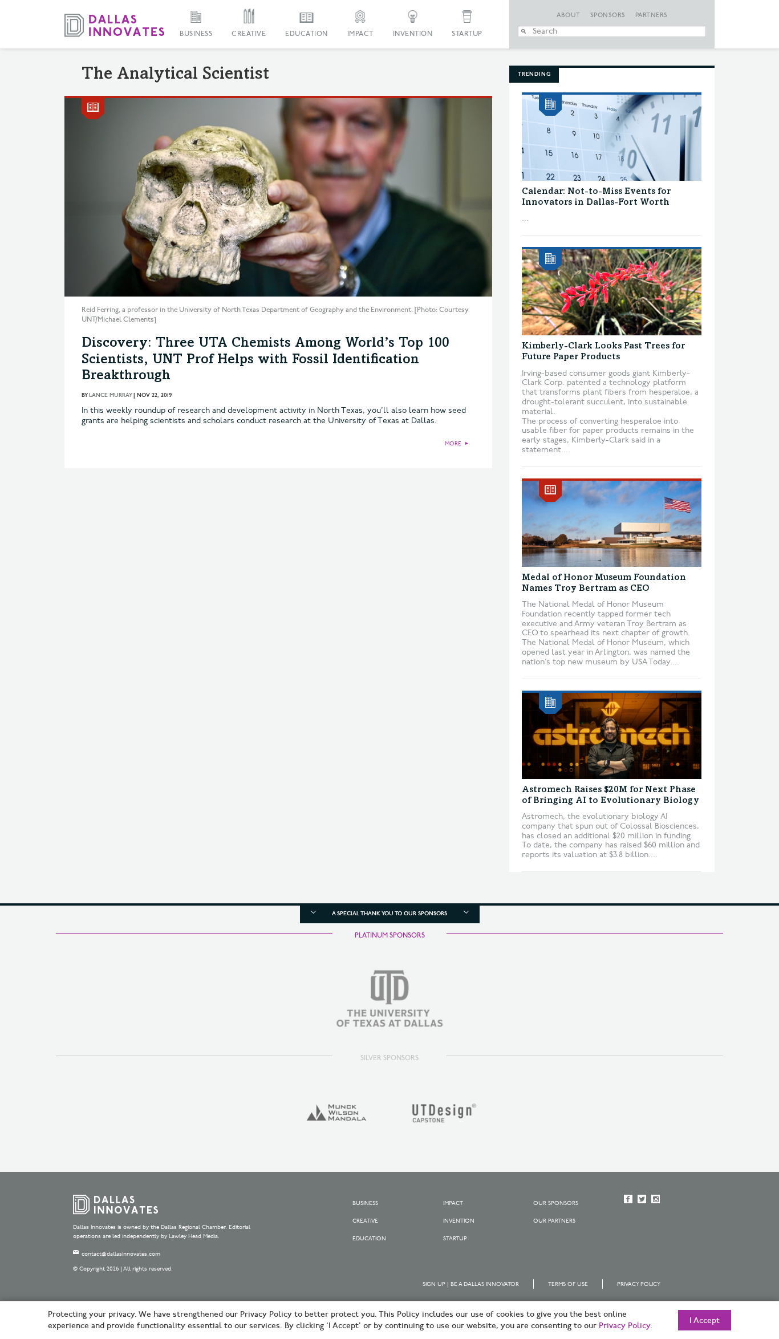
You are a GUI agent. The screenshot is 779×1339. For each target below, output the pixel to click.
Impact (360, 34)
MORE (453, 443)
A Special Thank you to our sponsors (389, 913)
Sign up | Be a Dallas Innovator (471, 1284)
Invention (413, 34)
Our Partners (554, 1221)
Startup (467, 34)
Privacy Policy (638, 1284)
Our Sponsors (555, 1203)
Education (306, 34)
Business (196, 34)
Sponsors (608, 15)
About (569, 15)
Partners (651, 15)
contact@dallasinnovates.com (121, 1254)
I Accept (704, 1321)
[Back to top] (734, 1266)
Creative (249, 34)
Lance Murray (110, 395)
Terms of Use (568, 1284)
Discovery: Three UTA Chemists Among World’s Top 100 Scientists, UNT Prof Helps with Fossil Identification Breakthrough (265, 360)
